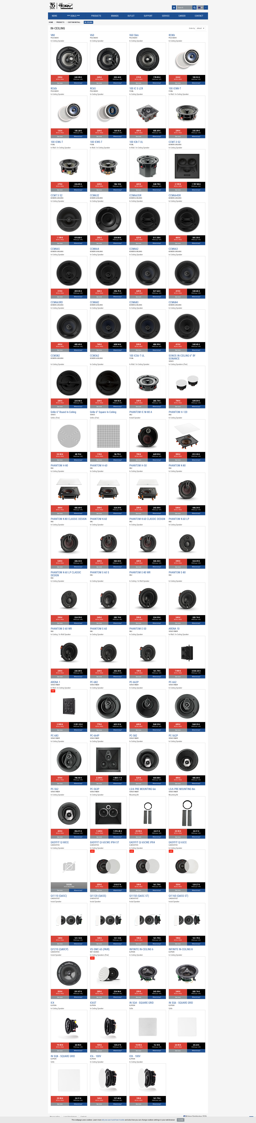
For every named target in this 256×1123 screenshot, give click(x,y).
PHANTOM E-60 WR (61, 628)
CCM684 (173, 302)
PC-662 (172, 682)
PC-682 (94, 682)
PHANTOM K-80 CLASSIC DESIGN (69, 519)
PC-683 (54, 735)
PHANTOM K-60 (98, 519)
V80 (53, 35)
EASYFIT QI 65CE (178, 842)
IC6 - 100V (95, 1056)
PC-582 (133, 735)
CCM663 (173, 248)
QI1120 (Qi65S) (98, 895)
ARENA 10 (174, 628)
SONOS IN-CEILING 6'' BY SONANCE (182, 357)
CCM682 (94, 302)
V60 (92, 35)
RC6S (93, 88)
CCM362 (94, 355)
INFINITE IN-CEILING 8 (181, 949)
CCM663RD (57, 302)
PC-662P (134, 682)
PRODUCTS (60, 22)
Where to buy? (78, 83)
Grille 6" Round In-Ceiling (63, 412)
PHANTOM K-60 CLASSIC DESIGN (147, 519)
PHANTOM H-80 (59, 465)
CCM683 (133, 302)
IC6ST (93, 1002)
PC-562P (173, 735)
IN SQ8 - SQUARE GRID (63, 1056)
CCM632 (94, 195)
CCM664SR (175, 195)
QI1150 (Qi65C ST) (139, 895)
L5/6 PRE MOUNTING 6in (142, 789)
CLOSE (180, 1120)
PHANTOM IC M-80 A (140, 412)
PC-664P (94, 735)
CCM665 (55, 248)
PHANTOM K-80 (177, 465)
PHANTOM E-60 (98, 628)
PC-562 (54, 789)
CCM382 (55, 355)
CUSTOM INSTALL (74, 22)
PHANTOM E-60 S (99, 572)
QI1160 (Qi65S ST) (178, 895)
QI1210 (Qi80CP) (59, 949)
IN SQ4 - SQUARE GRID (141, 1002)
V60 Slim (134, 35)
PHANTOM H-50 (138, 465)
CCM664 (94, 248)
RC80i (172, 35)
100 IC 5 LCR (136, 88)
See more (60, 83)
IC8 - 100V (134, 1056)
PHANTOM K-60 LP (179, 519)
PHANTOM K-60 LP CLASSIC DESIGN (66, 574)
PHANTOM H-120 (178, 412)
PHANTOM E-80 (177, 572)
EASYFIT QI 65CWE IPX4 (142, 842)
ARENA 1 (55, 682)
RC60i (54, 88)
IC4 (52, 1002)
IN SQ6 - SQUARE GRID (181, 1002)
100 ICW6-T (57, 142)
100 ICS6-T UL (137, 355)
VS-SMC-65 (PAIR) (99, 949)
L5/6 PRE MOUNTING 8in (182, 789)
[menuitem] (54, 16)
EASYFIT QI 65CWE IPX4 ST (104, 842)
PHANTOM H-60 (98, 465)
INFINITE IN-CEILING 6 (141, 949)
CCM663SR (135, 195)
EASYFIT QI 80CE (60, 842)
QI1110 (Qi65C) (59, 895)
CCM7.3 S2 (174, 142)
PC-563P (94, 789)
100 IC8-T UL (136, 142)
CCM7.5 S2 (56, 195)
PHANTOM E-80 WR (139, 572)
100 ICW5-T (96, 142)
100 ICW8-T (175, 88)
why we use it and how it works (113, 1120)
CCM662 (133, 248)
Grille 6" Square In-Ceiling (103, 412)
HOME (51, 22)
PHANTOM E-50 (137, 628)
